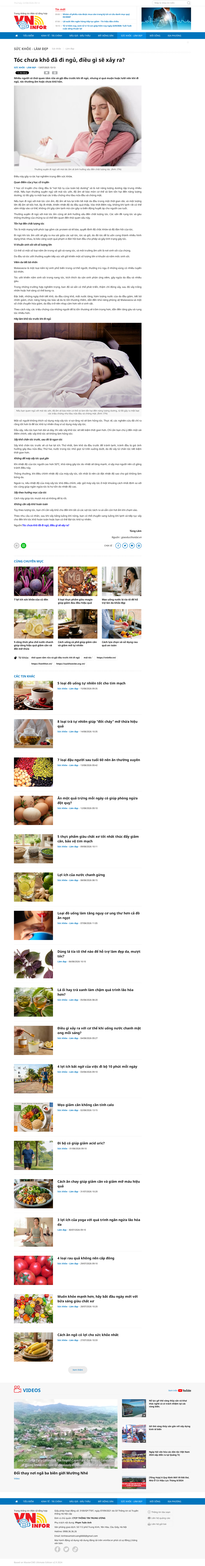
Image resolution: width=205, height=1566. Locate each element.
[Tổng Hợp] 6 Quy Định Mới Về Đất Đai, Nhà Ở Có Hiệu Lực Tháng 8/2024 (169, 1479)
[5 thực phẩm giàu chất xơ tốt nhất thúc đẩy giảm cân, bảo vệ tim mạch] (33, 848)
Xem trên (173, 1390)
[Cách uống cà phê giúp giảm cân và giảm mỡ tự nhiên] (77, 624)
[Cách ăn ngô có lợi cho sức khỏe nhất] (33, 1347)
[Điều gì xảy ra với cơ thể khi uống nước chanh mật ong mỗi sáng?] (33, 1040)
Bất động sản (105, 35)
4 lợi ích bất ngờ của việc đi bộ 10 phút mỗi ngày (97, 1066)
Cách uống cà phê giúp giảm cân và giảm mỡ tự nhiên (77, 643)
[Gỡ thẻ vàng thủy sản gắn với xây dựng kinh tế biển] (134, 1434)
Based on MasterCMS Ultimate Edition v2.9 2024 (38, 1562)
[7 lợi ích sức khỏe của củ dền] (33, 581)
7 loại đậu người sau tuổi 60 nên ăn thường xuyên (98, 759)
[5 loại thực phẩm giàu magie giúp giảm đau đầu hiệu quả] (77, 581)
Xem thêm (78, 1369)
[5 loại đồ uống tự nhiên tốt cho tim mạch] (33, 695)
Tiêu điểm (28, 35)
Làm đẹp (70, 48)
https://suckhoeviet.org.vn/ (70, 663)
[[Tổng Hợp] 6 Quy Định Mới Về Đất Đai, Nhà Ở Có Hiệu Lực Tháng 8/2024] (134, 1485)
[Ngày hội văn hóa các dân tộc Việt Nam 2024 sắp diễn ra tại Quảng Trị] (134, 1459)
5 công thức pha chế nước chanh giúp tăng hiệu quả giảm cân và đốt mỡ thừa (33, 645)
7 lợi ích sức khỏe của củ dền (31, 599)
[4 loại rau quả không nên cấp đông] (33, 1270)
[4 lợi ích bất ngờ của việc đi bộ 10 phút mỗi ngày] (33, 1078)
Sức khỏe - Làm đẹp (131, 35)
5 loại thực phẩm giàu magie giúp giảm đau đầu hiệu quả (75, 601)
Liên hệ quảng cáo (160, 1518)
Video (17, 1478)
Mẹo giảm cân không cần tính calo (85, 1104)
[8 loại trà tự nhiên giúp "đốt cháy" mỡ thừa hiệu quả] (33, 733)
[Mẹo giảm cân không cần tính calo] (33, 1117)
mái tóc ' (88, 657)
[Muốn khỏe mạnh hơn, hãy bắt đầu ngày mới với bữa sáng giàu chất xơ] (33, 1308)
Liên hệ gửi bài (158, 1524)
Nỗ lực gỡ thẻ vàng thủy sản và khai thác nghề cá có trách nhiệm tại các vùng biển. (168, 1403)
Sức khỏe (56, 48)
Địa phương (174, 35)
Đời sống (155, 35)
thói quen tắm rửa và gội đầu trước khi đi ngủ (55, 657)
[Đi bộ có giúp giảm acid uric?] (33, 1155)
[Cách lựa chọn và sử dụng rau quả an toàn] (121, 624)
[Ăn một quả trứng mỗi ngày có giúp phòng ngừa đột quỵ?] (33, 810)
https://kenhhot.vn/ (41, 663)
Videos (32, 1390)
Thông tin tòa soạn (160, 1512)
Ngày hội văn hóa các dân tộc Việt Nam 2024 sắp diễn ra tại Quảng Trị (169, 1453)
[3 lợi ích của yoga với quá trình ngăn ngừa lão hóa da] (33, 1232)
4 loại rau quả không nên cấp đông (85, 1258)
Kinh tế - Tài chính (51, 35)
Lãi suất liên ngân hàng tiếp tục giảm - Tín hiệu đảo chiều (91, 21)
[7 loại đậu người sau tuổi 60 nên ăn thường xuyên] (33, 772)
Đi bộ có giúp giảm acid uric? (81, 1143)
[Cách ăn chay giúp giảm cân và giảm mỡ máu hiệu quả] (33, 1193)
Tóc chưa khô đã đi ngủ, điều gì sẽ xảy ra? (45, 525)
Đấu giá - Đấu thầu (79, 35)
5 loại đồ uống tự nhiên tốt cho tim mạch (91, 683)
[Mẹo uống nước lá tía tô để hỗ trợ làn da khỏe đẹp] (121, 581)
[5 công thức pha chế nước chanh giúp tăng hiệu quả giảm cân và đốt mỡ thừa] (33, 624)
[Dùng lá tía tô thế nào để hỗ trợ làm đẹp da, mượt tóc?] (33, 963)
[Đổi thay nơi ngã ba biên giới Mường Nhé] (66, 1434)
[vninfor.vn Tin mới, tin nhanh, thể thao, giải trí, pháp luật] (30, 22)
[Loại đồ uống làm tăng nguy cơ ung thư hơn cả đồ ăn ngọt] (33, 925)
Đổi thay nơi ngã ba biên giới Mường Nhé (51, 1472)
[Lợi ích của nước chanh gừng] (33, 887)
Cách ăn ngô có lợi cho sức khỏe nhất (88, 1334)
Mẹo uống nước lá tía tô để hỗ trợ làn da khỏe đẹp (120, 601)
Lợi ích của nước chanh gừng (81, 874)
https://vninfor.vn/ (106, 657)
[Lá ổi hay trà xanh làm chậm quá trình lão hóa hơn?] (33, 1002)
